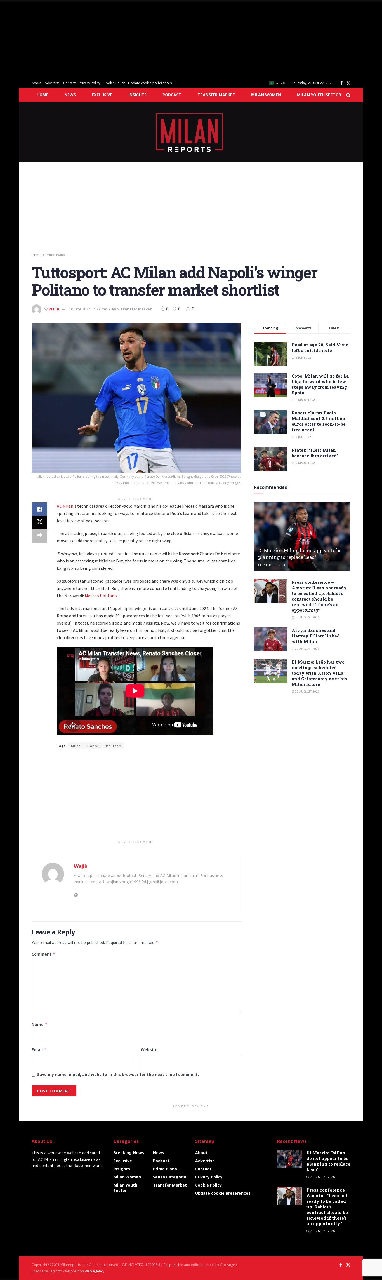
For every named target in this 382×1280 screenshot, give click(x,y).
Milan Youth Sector (319, 94)
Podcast (171, 94)
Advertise (52, 83)
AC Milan (65, 506)
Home (42, 94)
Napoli (93, 746)
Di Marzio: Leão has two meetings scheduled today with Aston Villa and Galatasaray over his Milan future (319, 673)
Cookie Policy (114, 83)
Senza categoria (169, 1177)
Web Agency (94, 1271)
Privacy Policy (89, 83)
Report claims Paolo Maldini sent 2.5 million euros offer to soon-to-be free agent (319, 421)
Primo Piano (55, 254)
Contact (69, 83)
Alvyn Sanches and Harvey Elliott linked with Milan (316, 635)
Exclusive (102, 94)
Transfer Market (216, 94)
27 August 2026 (273, 565)
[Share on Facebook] (39, 509)
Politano (113, 746)
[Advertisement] (168, 39)
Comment (43, 954)
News (70, 94)
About (36, 83)
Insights (137, 94)
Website (149, 1049)
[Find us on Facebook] (341, 83)
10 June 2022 (79, 308)
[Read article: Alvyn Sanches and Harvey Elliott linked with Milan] (270, 639)
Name (40, 1024)
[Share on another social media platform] (39, 536)
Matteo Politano (101, 595)
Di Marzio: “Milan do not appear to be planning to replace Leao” (299, 553)
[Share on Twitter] (39, 522)
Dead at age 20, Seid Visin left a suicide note (320, 347)
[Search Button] (348, 95)
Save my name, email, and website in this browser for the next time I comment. (118, 1074)
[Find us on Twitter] (348, 83)
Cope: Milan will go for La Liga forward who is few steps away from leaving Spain (320, 384)
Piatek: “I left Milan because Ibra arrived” (315, 452)
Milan (76, 746)
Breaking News (129, 1152)
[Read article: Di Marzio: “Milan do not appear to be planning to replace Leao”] (302, 536)
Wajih (54, 308)
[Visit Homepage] (191, 132)
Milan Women (266, 94)
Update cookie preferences (150, 83)
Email (39, 1049)
